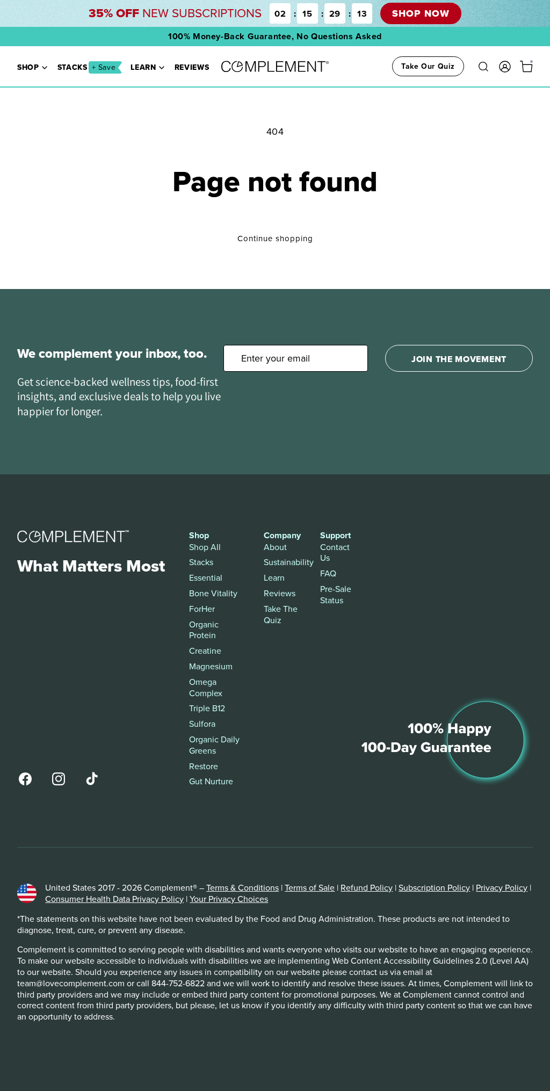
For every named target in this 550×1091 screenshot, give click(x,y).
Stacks (86, 67)
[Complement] (275, 66)
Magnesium (211, 666)
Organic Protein (204, 630)
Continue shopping (275, 238)
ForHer (202, 609)
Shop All (205, 547)
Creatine (205, 650)
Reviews (192, 67)
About (275, 547)
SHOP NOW (420, 13)
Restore (203, 766)
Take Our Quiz (428, 66)
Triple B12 (207, 708)
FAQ (328, 573)
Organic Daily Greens (214, 745)
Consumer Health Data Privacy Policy (114, 899)
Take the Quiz (281, 614)
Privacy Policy (501, 887)
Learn (143, 67)
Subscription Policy (434, 887)
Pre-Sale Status (335, 594)
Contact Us (335, 552)
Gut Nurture (211, 781)
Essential (205, 577)
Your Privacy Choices (229, 899)
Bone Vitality (213, 593)
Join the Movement (458, 359)
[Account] (504, 66)
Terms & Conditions (242, 887)
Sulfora (202, 723)
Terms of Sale (310, 887)
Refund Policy (367, 887)
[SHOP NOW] (275, 13)
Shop (28, 67)
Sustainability (283, 562)
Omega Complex (205, 687)
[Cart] (526, 66)
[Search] (483, 66)
